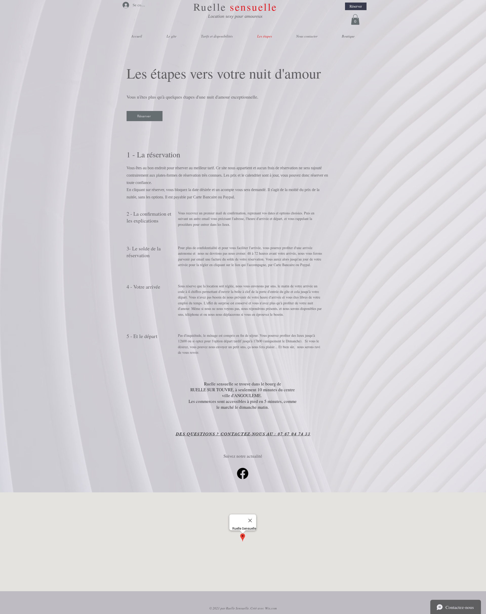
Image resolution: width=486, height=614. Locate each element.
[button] (355, 19)
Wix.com (271, 608)
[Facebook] (242, 473)
